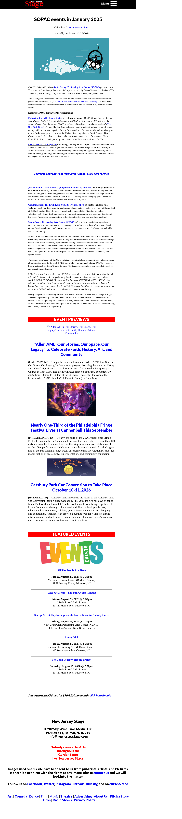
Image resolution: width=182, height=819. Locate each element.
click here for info (100, 695)
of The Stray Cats (48, 144)
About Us (101, 796)
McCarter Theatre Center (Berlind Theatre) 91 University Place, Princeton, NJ (71, 581)
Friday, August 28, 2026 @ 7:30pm (71, 576)
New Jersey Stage (79, 26)
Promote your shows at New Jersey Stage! (71, 173)
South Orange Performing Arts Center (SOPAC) (76, 87)
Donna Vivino (55, 118)
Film (44, 796)
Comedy (21, 796)
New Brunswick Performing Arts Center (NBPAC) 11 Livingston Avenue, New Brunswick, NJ (71, 626)
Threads (78, 784)
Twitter (48, 784)
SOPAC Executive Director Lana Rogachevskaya (76, 101)
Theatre (66, 796)
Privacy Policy (84, 800)
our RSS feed (118, 784)
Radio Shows (62, 800)
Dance (34, 796)
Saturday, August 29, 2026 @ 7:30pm (71, 666)
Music (53, 796)
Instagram (63, 784)
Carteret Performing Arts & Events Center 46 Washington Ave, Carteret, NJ (71, 648)
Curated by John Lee (81, 187)
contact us (101, 773)
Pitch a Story (119, 796)
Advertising (83, 796)
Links (47, 800)
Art (10, 796)
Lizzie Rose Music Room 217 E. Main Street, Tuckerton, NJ (72, 604)
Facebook (34, 784)
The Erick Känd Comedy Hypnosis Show (64, 204)
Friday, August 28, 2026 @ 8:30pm (71, 643)
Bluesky (91, 784)
